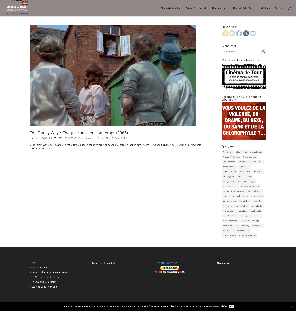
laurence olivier (241, 206)
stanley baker (228, 230)
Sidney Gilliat (257, 225)
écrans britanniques (247, 235)
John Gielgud (244, 201)
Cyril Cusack (244, 166)
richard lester (228, 225)
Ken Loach (227, 206)
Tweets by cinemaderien (104, 263)
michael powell (229, 210)
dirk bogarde (228, 176)
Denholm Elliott (229, 171)
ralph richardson (230, 220)
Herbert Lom (228, 196)
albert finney (241, 152)
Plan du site (223, 263)
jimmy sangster (229, 201)
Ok (231, 306)
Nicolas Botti (40, 138)
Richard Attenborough (249, 220)
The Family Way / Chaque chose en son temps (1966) (79, 132)
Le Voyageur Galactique (44, 281)
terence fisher (243, 230)
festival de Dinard (230, 186)
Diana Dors (258, 171)
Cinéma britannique (171, 8)
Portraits (263, 8)
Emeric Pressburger (246, 181)
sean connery (243, 225)
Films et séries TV (242, 8)
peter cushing (241, 215)
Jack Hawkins (242, 196)
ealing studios (229, 181)
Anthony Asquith (250, 157)
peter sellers (256, 215)
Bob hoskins (243, 161)
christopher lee (229, 166)
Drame (100, 138)
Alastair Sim (228, 152)
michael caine (257, 206)
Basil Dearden (229, 161)
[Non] (292, 306)
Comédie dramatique (85, 138)
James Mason (257, 196)
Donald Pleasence (244, 176)
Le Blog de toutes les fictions (46, 277)
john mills (257, 201)
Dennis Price (244, 171)
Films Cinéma (219, 8)
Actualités (191, 8)
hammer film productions (234, 191)
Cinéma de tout (40, 267)
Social (124, 138)
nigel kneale (256, 210)
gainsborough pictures (250, 186)
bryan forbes (256, 161)
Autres (278, 8)
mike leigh (243, 210)
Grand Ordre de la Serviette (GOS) (49, 272)
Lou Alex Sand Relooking (44, 286)
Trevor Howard (229, 235)
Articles (204, 8)
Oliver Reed (228, 215)
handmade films (254, 191)
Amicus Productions (231, 157)
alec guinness (256, 152)
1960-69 (69, 138)
